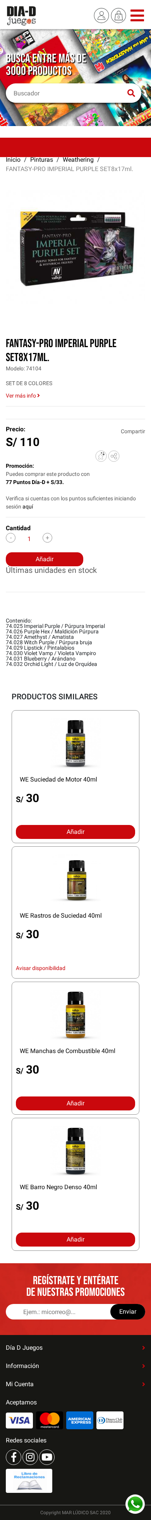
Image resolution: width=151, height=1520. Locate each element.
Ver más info (21, 396)
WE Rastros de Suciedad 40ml (61, 915)
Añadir (44, 559)
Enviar (127, 1311)
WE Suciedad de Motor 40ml (58, 779)
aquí (27, 506)
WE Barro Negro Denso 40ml (58, 1187)
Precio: (16, 429)
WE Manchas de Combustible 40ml (67, 1051)
